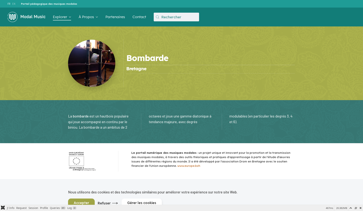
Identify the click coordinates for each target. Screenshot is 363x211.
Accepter (81, 203)
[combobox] (176, 17)
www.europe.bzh (188, 166)
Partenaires (115, 17)
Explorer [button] (60, 17)
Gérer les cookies (141, 203)
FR (9, 3)
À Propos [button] (86, 17)
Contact (139, 17)
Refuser (104, 203)
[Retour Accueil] (26, 17)
